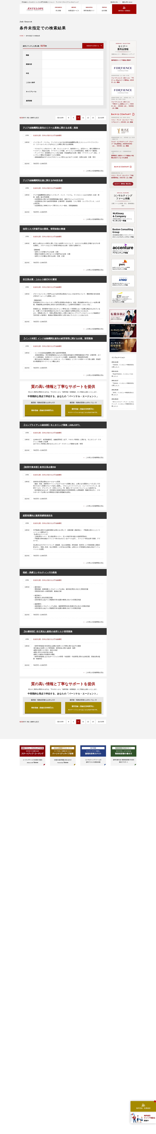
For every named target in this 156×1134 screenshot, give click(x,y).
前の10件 (60, 118)
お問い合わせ (128, 2)
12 (88, 118)
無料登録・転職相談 (124, 10)
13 (93, 118)
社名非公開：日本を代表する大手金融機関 (47, 135)
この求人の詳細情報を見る (94, 171)
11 (83, 118)
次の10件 (101, 118)
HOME (21, 36)
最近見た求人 (114, 2)
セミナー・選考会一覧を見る (123, 184)
